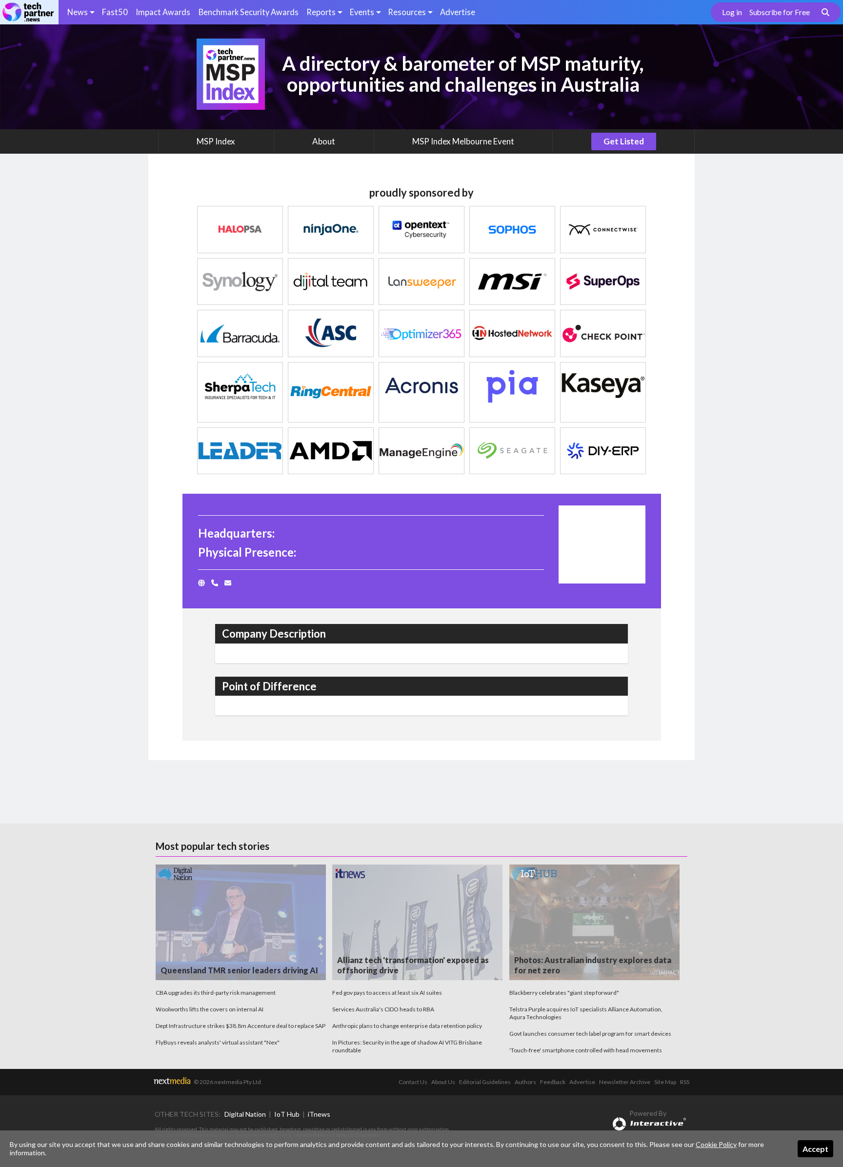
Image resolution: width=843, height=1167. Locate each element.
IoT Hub (287, 1114)
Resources (407, 12)
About (323, 141)
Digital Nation (245, 1114)
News (77, 12)
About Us (443, 1082)
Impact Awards (163, 12)
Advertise (457, 12)
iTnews (319, 1114)
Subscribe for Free (779, 12)
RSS (684, 1082)
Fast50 (115, 12)
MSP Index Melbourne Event (463, 141)
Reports (321, 12)
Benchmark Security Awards (249, 12)
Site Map (665, 1082)
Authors (525, 1082)
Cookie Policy (716, 1144)
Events (362, 12)
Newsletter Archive (624, 1082)
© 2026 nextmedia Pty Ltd (227, 1082)
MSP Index (216, 141)
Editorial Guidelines (485, 1082)
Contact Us (413, 1082)
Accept (815, 1148)
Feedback (552, 1082)
